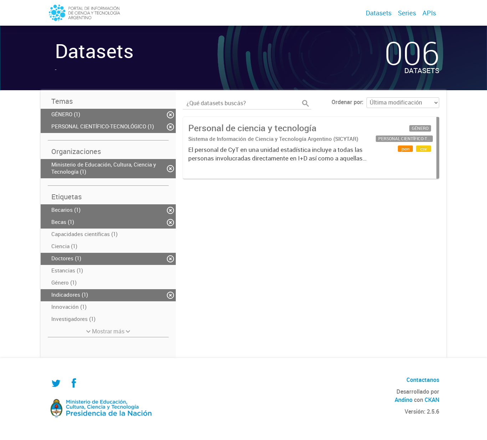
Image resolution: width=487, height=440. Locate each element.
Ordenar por (347, 102)
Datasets (378, 13)
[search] (305, 103)
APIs (429, 13)
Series (407, 13)
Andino (403, 400)
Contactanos (422, 380)
